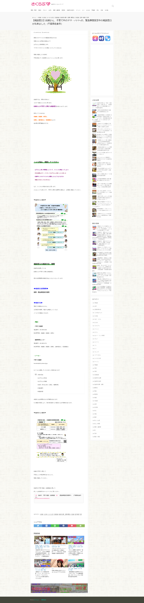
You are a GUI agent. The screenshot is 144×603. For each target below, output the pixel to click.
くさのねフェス (98, 312)
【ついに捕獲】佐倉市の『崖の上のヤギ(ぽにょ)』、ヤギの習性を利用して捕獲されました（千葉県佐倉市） (75, 552)
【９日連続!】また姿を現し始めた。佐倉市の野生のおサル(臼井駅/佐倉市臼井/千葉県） (104, 254)
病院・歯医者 (56, 10)
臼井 (87, 17)
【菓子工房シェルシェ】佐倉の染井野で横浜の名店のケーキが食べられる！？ (104, 197)
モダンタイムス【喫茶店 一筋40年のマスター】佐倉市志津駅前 (104, 159)
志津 (81, 17)
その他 (106, 10)
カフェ (96, 332)
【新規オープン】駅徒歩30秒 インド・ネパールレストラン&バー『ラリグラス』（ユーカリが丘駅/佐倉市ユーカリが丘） (42, 575)
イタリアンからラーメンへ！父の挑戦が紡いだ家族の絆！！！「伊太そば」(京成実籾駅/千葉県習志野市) (59, 551)
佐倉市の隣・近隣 (65, 17)
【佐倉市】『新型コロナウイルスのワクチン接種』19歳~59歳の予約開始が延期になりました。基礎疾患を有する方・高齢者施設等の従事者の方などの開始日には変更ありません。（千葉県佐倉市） (102, 236)
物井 (84, 17)
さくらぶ (36, 599)
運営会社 (43, 599)
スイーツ (96, 342)
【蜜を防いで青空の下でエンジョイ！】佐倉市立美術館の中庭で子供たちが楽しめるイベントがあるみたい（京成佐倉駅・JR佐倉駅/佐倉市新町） (101, 281)
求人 (98, 10)
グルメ (44, 10)
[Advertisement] (59, 141)
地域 (39, 10)
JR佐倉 (39, 17)
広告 (102, 10)
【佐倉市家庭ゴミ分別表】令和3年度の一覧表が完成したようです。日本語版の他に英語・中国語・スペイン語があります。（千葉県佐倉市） (102, 118)
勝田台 (72, 17)
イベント (78, 10)
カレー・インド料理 (39, 568)
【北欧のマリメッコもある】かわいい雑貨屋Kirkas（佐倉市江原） (104, 215)
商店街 (63, 10)
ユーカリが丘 (50, 17)
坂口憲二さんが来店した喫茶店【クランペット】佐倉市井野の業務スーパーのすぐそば (104, 136)
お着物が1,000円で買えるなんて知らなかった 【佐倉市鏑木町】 (104, 164)
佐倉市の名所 (70, 10)
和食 (95, 391)
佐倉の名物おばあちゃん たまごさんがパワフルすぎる (59, 571)
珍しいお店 (97, 420)
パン (95, 345)
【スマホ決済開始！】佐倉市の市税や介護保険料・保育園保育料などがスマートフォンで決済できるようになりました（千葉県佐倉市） (101, 289)
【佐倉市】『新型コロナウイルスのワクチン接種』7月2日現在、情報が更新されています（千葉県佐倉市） (104, 243)
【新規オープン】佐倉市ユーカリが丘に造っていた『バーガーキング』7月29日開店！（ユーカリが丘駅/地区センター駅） (104, 228)
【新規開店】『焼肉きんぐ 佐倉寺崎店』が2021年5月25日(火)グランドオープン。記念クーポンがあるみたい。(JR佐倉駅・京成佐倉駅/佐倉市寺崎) (102, 260)
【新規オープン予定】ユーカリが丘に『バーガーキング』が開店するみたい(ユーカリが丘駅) (104, 249)
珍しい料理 (97, 423)
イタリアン (54, 545)
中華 (95, 368)
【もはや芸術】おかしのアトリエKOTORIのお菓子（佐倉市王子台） (104, 170)
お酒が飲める (97, 309)
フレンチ (96, 352)
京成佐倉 (57, 17)
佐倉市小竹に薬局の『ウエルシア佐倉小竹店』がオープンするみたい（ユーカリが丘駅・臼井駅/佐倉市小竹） (104, 275)
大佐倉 (77, 17)
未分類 (96, 407)
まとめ (88, 10)
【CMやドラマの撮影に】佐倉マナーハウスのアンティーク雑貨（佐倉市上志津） (104, 125)
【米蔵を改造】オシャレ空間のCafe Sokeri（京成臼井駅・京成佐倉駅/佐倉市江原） (104, 148)
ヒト (83, 10)
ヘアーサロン (97, 355)
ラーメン (63, 545)
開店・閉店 (34, 10)
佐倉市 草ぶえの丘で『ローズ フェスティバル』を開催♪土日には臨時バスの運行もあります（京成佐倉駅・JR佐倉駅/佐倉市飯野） (102, 268)
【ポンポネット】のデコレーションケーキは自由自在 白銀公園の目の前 (104, 130)
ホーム (34, 17)
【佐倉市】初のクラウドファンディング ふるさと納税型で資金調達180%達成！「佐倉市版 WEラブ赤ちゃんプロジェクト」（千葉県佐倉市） (42, 553)
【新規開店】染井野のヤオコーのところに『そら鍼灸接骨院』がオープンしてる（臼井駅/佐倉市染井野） (75, 574)
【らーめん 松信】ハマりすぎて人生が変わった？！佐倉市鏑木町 (104, 192)
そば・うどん (97, 319)
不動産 (93, 10)
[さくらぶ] (41, 4)
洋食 (95, 414)
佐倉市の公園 (97, 378)
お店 (50, 10)
